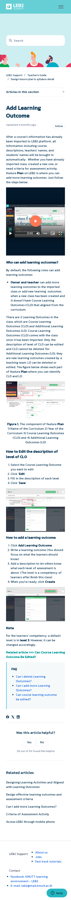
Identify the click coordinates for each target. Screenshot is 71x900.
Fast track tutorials (48, 861)
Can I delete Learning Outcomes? (30, 678)
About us (41, 852)
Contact (14, 870)
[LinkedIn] (18, 717)
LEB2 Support (14, 75)
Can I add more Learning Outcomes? (31, 806)
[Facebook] (7, 717)
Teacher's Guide (36, 75)
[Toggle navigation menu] (61, 7)
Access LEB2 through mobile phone (30, 821)
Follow (59, 126)
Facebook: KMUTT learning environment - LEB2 (29, 878)
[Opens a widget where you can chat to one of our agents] (56, 893)
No (42, 742)
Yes (29, 742)
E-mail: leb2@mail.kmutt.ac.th (31, 885)
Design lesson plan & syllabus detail (32, 79)
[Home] (15, 7)
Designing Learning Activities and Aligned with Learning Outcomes (35, 784)
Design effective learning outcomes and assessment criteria (34, 796)
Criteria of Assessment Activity (27, 814)
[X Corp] (12, 717)
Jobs (38, 857)
